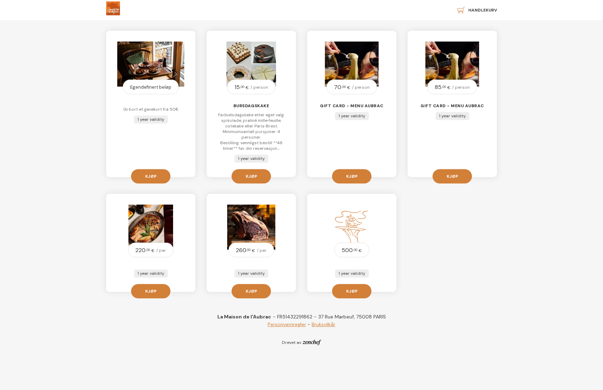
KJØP (151, 176)
